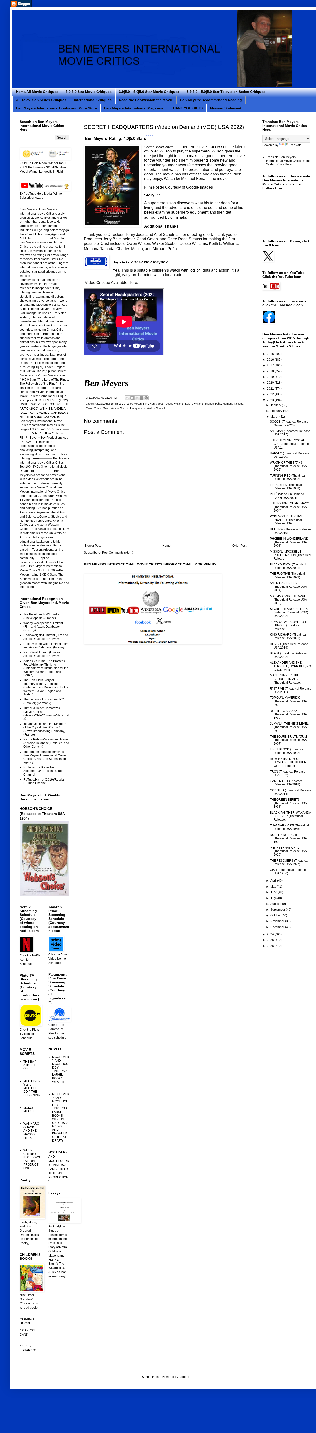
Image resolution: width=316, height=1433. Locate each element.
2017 (271, 365)
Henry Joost (157, 403)
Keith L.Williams (194, 403)
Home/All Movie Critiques (37, 92)
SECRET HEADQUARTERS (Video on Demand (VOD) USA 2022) (289, 612)
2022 (271, 394)
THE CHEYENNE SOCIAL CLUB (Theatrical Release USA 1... (289, 444)
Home (166, 545)
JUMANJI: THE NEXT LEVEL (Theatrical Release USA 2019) (289, 727)
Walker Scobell (156, 408)
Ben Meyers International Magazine (133, 108)
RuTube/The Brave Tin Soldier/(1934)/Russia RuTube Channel (43, 771)
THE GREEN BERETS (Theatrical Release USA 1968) (288, 803)
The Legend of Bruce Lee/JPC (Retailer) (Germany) (43, 701)
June (274, 892)
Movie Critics (93, 408)
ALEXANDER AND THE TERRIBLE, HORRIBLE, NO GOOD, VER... (290, 666)
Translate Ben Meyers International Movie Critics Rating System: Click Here (288, 160)
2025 (271, 940)
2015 (271, 354)
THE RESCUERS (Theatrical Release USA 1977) (289, 862)
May (273, 886)
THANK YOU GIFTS (187, 108)
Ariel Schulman (113, 403)
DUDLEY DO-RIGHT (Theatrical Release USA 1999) (288, 838)
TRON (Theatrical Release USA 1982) (287, 773)
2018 (271, 371)
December (277, 927)
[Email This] (127, 397)
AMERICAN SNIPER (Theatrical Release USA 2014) (288, 586)
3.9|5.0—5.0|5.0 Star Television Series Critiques (226, 92)
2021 (271, 388)
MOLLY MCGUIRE (30, 1109)
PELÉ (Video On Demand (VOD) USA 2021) (287, 495)
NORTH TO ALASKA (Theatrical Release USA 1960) (288, 714)
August (275, 904)
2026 (271, 946)
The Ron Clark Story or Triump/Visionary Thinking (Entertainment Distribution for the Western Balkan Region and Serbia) (45, 687)
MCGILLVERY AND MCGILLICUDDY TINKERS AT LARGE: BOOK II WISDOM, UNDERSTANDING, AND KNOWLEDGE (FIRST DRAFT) (60, 1117)
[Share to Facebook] (141, 397)
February (276, 411)
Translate (295, 145)
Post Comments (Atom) (117, 552)
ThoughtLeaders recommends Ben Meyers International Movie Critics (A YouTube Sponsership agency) (44, 757)
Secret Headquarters (132, 408)
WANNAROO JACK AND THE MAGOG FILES (31, 1131)
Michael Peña (213, 403)
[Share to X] (136, 397)
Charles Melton (133, 403)
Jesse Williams (175, 403)
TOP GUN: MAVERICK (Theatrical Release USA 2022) (288, 701)
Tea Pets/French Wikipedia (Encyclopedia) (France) (41, 616)
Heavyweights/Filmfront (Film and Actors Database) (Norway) (45, 636)
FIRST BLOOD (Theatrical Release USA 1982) (287, 751)
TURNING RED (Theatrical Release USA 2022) (288, 477)
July (273, 898)
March (274, 416)
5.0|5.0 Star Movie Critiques (89, 92)
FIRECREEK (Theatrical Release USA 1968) (286, 486)
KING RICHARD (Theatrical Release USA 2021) (288, 636)
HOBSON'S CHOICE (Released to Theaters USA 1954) (42, 813)
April (273, 880)
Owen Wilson (111, 408)
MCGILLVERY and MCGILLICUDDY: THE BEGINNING (31, 1088)
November (277, 921)
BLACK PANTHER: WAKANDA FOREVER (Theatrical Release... (290, 816)
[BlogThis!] (132, 397)
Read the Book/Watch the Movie (146, 100)
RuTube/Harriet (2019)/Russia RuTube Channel (43, 781)
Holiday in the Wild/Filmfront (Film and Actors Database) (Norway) (45, 645)
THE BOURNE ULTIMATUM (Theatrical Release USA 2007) (288, 740)
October (276, 915)
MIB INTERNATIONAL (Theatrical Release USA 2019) (288, 851)
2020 (271, 382)
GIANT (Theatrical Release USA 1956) (288, 871)
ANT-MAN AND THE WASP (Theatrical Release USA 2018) (288, 599)
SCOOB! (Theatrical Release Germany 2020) (289, 423)
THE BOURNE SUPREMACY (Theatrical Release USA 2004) (289, 507)
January (276, 405)
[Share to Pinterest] (146, 397)
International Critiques (93, 100)
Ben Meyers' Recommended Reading (211, 100)
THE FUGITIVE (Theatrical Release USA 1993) (287, 575)
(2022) (99, 403)
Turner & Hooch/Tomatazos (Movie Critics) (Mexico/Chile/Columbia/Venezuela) (46, 713)
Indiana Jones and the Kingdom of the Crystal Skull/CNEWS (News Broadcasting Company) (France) (44, 729)
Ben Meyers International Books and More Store (56, 108)
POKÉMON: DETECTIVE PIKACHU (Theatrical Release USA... (286, 520)
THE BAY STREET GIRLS (29, 1065)
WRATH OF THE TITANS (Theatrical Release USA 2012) (288, 466)
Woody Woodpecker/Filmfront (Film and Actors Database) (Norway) (43, 626)
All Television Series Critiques (41, 100)
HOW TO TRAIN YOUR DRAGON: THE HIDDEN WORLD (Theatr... (288, 762)
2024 (271, 934)
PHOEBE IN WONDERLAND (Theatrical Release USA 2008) (289, 542)
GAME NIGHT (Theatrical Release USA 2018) (286, 782)
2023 (271, 400)
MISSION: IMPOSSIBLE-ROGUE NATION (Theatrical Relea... (290, 555)
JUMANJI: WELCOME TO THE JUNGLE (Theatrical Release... (290, 625)
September (278, 909)
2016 (271, 359)
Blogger (184, 1377)
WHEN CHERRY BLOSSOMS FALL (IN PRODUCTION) (31, 1159)
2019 (271, 377)
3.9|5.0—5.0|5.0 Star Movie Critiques (149, 92)
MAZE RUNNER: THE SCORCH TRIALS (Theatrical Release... (286, 679)
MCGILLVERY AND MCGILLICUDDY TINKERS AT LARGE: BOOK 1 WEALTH (60, 1069)
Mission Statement (225, 108)
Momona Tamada (233, 403)
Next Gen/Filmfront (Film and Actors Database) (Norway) (42, 654)
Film (145, 403)
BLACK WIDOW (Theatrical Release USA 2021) (288, 566)
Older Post (239, 545)
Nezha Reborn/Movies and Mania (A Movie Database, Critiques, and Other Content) (46, 743)
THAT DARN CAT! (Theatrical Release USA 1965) (289, 827)
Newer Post (93, 545)
